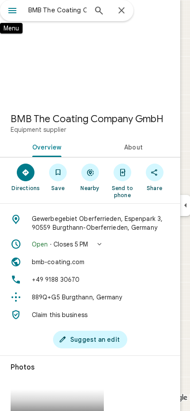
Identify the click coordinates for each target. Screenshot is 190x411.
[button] (90, 244)
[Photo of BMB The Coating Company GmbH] (90, 53)
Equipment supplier (38, 130)
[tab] (45, 146)
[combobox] (57, 10)
